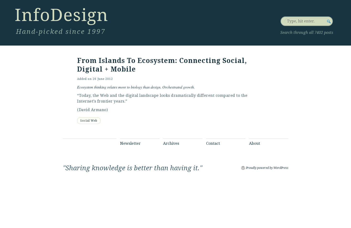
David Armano (92, 110)
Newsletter (130, 143)
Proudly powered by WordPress (267, 168)
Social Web (88, 120)
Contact (213, 143)
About (254, 143)
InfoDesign (61, 15)
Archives (171, 143)
